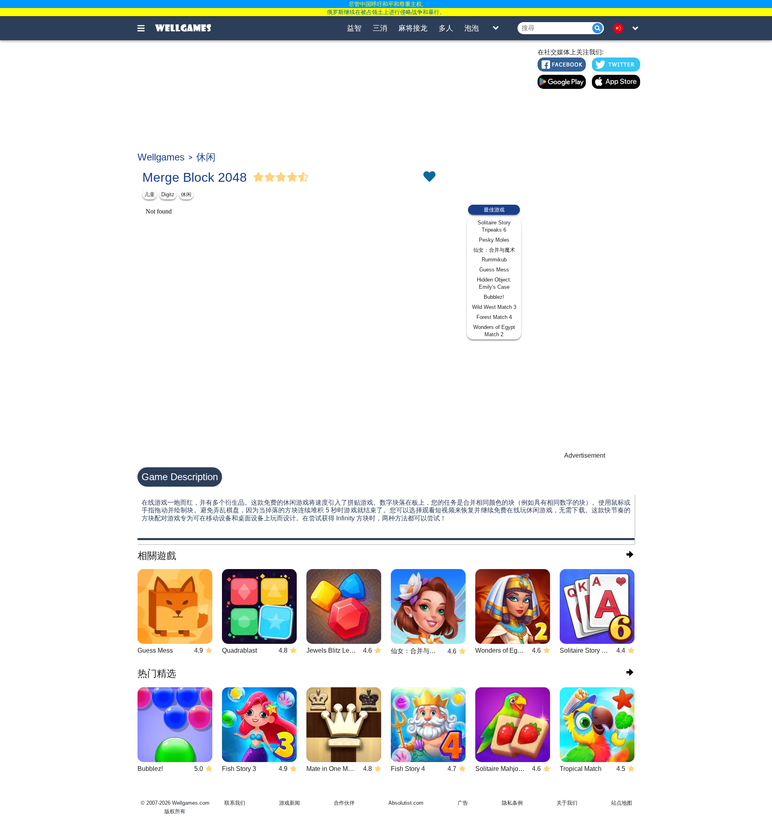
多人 (446, 28)
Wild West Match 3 (494, 307)
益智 (354, 28)
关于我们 (566, 803)
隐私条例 (512, 803)
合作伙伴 (344, 803)
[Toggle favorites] (429, 177)
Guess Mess (494, 270)
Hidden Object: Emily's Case (494, 283)
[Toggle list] (496, 28)
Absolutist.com (405, 803)
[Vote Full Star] (258, 177)
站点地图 (621, 803)
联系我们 (234, 803)
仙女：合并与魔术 (494, 250)
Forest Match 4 (494, 317)
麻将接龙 (412, 28)
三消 (380, 28)
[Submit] (597, 28)
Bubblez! (494, 297)
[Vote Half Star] (303, 177)
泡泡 (471, 28)
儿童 (149, 194)
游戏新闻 (289, 803)
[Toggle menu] (146, 28)
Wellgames (161, 157)
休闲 (206, 157)
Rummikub (494, 260)
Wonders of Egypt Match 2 (494, 330)
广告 (463, 803)
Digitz (168, 194)
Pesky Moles (494, 240)
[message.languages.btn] (620, 28)
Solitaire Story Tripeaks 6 (494, 226)
